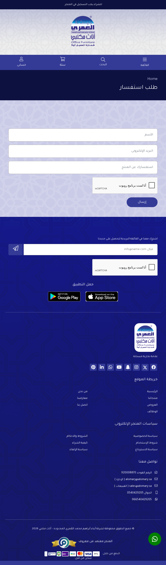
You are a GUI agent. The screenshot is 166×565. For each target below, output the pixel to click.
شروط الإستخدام (147, 443)
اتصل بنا (82, 405)
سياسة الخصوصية (146, 436)
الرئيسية (152, 391)
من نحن (83, 391)
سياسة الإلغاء (79, 449)
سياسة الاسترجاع (146, 449)
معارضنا (82, 398)
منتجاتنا (153, 398)
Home (152, 79)
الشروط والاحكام (77, 436)
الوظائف (152, 411)
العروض (152, 405)
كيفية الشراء (80, 443)
